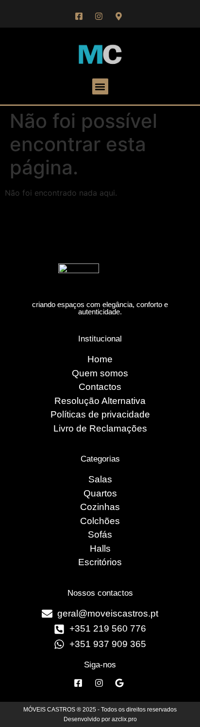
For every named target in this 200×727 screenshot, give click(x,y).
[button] (100, 86)
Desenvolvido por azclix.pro (100, 719)
